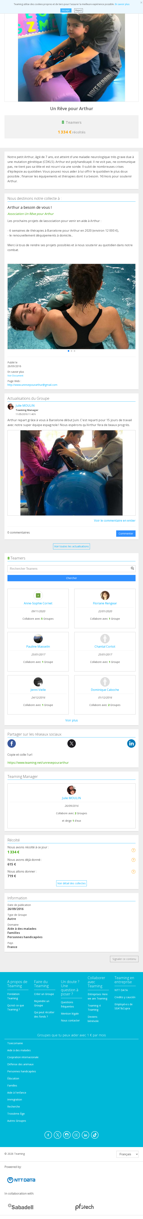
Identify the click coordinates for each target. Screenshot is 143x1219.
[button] (68, 351)
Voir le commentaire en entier (115, 520)
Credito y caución (125, 997)
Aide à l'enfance (16, 1092)
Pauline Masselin (38, 646)
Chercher (71, 578)
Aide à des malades (19, 1050)
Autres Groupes (16, 1120)
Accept (65, 10)
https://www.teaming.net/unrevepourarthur (38, 763)
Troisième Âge (16, 1113)
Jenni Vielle (38, 690)
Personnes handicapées (21, 1071)
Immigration (14, 1099)
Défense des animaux (20, 1064)
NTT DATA (121, 990)
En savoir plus (122, 4)
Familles (12, 1085)
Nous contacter (70, 1020)
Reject (78, 10)
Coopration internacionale (23, 1057)
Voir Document (15, 375)
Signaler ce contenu (124, 959)
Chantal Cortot (105, 646)
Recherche (13, 1106)
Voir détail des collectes (71, 883)
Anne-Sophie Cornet (38, 603)
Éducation (13, 1078)
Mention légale (70, 1013)
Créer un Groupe (44, 994)
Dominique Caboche (105, 690)
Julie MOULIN (25, 405)
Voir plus (71, 720)
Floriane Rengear (105, 603)
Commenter (126, 533)
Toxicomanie (15, 1043)
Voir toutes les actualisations (71, 546)
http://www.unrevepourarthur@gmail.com (32, 385)
